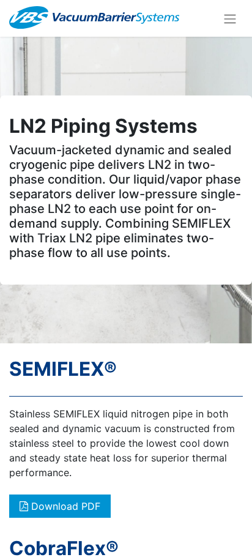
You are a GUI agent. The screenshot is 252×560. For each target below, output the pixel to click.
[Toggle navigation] (230, 18)
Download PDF (64, 506)
